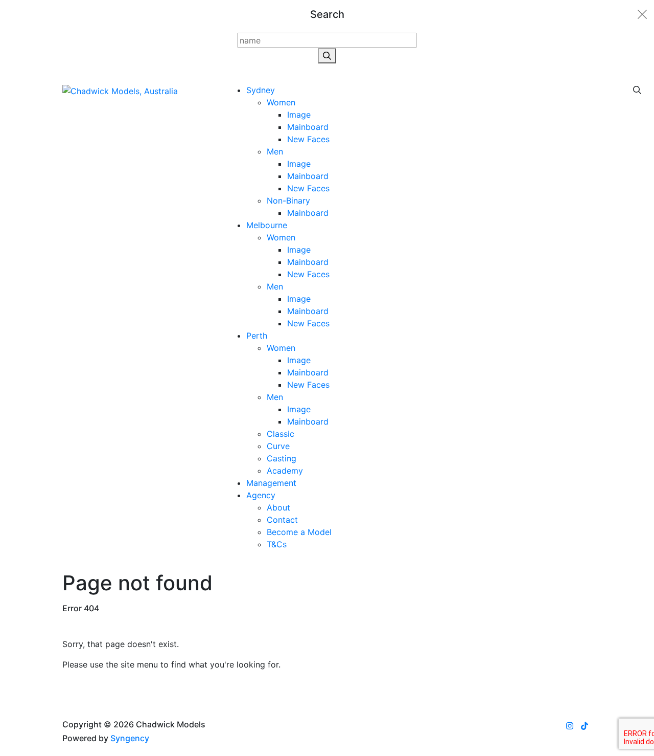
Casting (281, 458)
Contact (282, 520)
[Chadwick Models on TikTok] (584, 726)
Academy (285, 470)
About (278, 507)
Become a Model (299, 532)
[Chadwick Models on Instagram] (570, 726)
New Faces (308, 139)
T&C (277, 544)
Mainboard (308, 127)
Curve (278, 446)
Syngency (129, 738)
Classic (280, 434)
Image (299, 114)
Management (271, 483)
